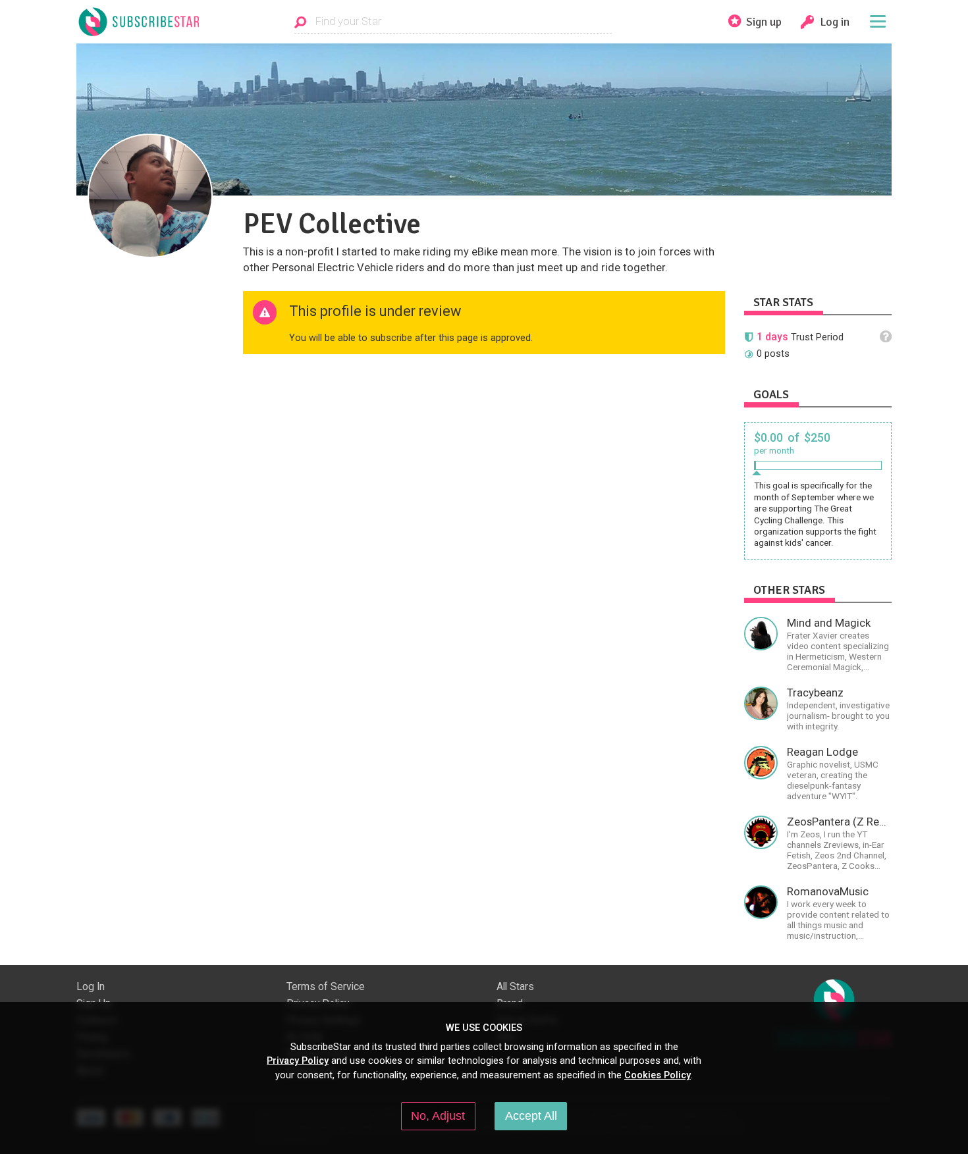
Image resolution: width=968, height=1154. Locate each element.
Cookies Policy (657, 1075)
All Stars (515, 987)
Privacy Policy (298, 1060)
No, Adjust (438, 1115)
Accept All (531, 1115)
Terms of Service (325, 987)
